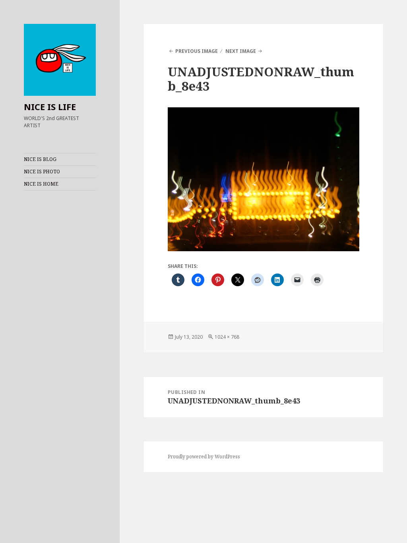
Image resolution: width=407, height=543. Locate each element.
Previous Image (196, 51)
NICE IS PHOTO (42, 171)
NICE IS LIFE (50, 106)
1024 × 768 (227, 337)
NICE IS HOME (41, 183)
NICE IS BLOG (40, 159)
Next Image (240, 51)
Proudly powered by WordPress (204, 456)
